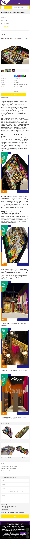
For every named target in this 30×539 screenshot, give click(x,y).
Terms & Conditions (20, 512)
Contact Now (13, 94)
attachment (5, 509)
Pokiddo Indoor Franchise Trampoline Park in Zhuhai (21, 458)
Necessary (6, 535)
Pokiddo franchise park (7, 104)
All (5, 11)
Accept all (23, 533)
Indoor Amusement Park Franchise (8, 468)
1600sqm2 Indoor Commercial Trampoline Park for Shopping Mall (7, 441)
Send (15, 516)
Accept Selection (14, 533)
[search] (27, 7)
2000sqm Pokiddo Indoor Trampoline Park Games (21, 440)
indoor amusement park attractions (17, 106)
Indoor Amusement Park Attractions (9, 466)
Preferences (18, 535)
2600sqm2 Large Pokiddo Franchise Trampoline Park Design (6, 458)
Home (2, 11)
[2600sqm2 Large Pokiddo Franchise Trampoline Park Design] (8, 450)
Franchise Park (10, 11)
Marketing (25, 535)
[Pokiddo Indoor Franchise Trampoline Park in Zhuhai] (22, 450)
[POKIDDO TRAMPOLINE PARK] (6, 2)
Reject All (7, 533)
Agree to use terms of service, (13, 512)
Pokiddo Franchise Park (6, 470)
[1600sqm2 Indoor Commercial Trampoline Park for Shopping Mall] (8, 432)
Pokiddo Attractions (5, 472)
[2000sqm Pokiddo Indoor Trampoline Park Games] (22, 432)
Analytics (12, 535)
